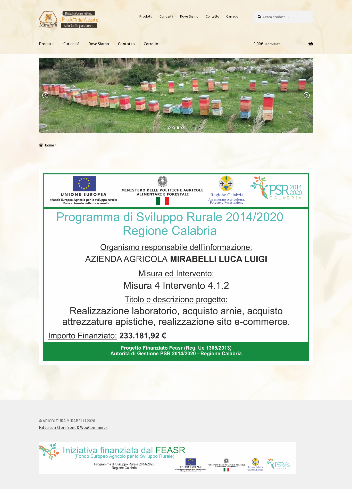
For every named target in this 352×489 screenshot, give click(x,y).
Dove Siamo (189, 16)
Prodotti (145, 16)
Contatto (212, 16)
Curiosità (166, 16)
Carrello (232, 16)
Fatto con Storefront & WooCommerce (73, 427)
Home (49, 145)
